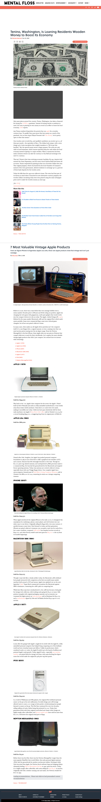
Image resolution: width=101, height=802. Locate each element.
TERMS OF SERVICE (23, 797)
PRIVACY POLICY (65, 794)
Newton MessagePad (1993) (24, 360)
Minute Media (47, 800)
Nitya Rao (15, 255)
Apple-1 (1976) (20, 343)
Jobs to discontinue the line (33, 766)
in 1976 (60, 317)
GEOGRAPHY (72, 3)
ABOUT (20, 794)
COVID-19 (25, 123)
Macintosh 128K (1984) (22, 351)
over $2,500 (52, 768)
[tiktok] (95, 7)
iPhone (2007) (20, 349)
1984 (21, 584)
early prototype (37, 596)
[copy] (23, 42)
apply (48, 131)
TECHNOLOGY (23, 783)
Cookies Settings (78, 797)
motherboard (21, 598)
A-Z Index (64, 797)
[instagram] (92, 7)
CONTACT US (35, 794)
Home (15, 234)
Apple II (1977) (20, 354)
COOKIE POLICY (78, 794)
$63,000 (49, 532)
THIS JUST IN (22, 234)
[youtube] (98, 7)
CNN (21, 128)
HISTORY (80, 3)
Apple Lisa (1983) (21, 346)
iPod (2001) (19, 357)
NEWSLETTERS (53, 794)
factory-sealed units (42, 712)
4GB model (37, 530)
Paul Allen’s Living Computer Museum (45, 472)
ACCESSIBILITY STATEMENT (38, 797)
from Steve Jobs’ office (38, 412)
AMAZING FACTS (49, 3)
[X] (89, 7)
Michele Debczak (17, 38)
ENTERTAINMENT (60, 3)
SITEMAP (52, 797)
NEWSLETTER (39, 3)
